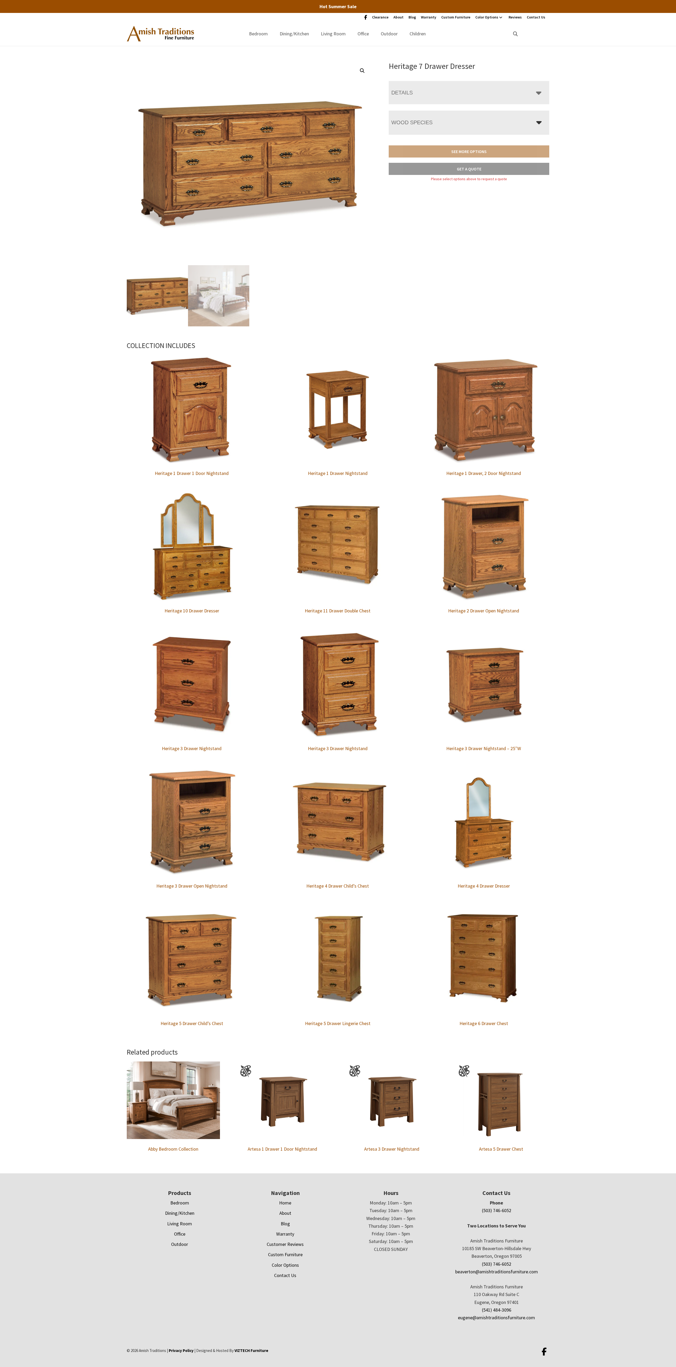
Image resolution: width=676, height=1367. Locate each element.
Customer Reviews (285, 1244)
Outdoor (389, 34)
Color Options (486, 17)
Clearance (380, 17)
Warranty (428, 17)
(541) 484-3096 (496, 1310)
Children (418, 34)
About (398, 17)
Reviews (515, 17)
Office (363, 34)
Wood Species (412, 122)
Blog (412, 17)
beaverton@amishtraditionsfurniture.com (496, 1272)
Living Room (333, 34)
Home (285, 1203)
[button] (362, 70)
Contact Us (536, 17)
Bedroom (258, 34)
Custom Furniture (455, 17)
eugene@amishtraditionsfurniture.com (496, 1317)
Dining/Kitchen (294, 34)
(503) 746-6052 (496, 1210)
